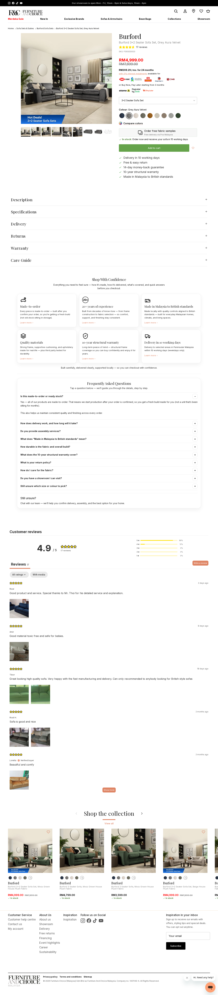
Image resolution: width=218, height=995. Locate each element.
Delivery (18, 223)
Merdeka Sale (16, 19)
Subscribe (175, 945)
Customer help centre (22, 919)
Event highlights (49, 942)
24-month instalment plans (90, 3)
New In (44, 19)
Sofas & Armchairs (111, 19)
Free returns (47, 933)
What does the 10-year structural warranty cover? (48, 454)
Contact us (15, 924)
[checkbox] (39, 575)
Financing (45, 938)
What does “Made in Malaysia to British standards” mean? (53, 439)
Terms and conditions (71, 977)
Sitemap (88, 977)
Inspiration (70, 919)
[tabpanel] (109, 683)
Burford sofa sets (45, 28)
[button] (160, 540)
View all (109, 823)
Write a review (200, 563)
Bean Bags (145, 19)
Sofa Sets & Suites (25, 28)
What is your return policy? (35, 462)
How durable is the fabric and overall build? (45, 446)
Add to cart (154, 148)
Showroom (204, 19)
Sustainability (47, 952)
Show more (109, 790)
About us (45, 919)
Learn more (26, 322)
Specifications (24, 211)
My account (15, 928)
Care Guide (21, 260)
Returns (18, 236)
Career (43, 947)
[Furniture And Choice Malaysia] (25, 12)
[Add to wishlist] (193, 148)
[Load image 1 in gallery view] (66, 78)
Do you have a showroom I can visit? (41, 478)
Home (11, 28)
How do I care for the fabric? (36, 470)
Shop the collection (109, 813)
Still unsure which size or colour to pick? (43, 486)
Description (21, 199)
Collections (174, 19)
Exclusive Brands (74, 19)
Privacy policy (50, 977)
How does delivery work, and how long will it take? (49, 423)
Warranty (19, 248)
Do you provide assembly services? (40, 431)
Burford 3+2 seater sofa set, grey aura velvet (77, 28)
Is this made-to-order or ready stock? (41, 396)
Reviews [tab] (20, 564)
